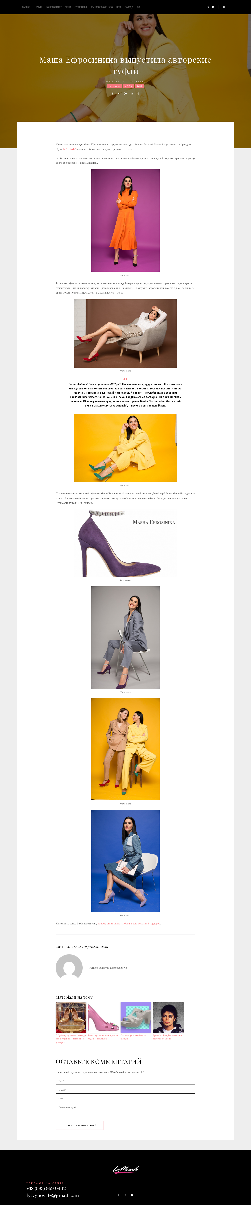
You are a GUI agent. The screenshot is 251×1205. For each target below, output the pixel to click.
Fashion (114, 86)
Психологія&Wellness (101, 7)
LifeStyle (38, 7)
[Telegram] (213, 7)
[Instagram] (208, 7)
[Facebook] (204, 7)
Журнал (26, 7)
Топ (139, 86)
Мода (129, 86)
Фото (119, 7)
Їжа (138, 7)
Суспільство (80, 7)
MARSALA (70, 149)
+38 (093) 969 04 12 (46, 1188)
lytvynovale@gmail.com (52, 1195)
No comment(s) (138, 81)
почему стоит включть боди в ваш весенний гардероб (128, 923)
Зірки (68, 7)
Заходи (129, 7)
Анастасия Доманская (87, 947)
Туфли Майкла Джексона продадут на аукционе (167, 1037)
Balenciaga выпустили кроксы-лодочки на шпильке (103, 1037)
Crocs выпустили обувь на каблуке (133, 1037)
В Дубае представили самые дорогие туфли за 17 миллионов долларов (71, 1039)
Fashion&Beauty (53, 7)
